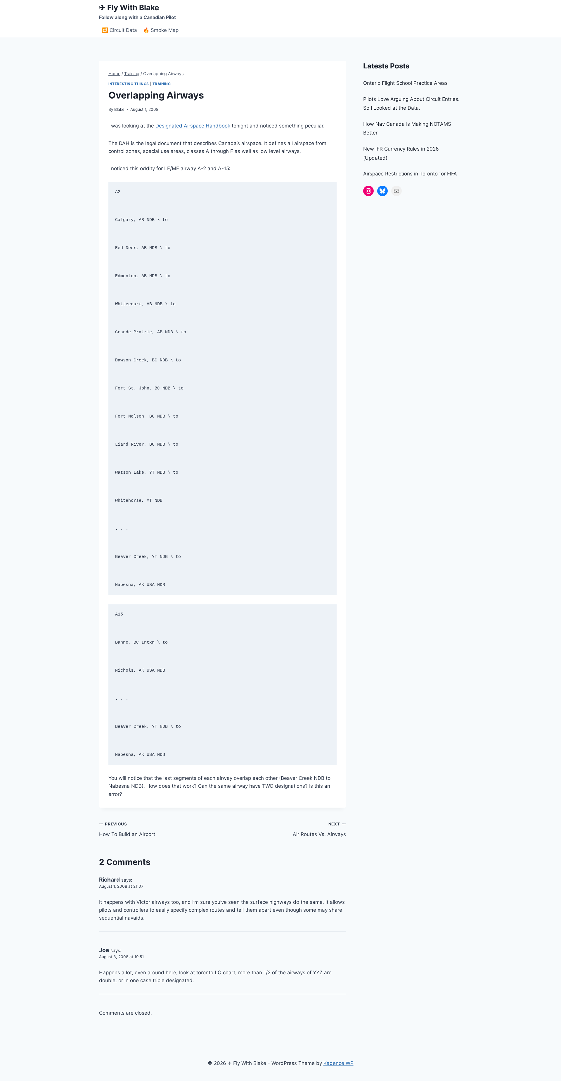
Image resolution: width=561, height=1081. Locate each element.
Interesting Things (128, 84)
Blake (119, 109)
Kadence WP (338, 1063)
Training (162, 84)
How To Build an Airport (127, 829)
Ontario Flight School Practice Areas (405, 83)
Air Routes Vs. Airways (319, 829)
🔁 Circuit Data (119, 30)
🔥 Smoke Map (161, 30)
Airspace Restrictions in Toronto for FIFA (410, 174)
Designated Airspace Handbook (192, 126)
